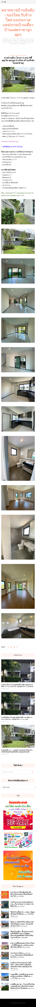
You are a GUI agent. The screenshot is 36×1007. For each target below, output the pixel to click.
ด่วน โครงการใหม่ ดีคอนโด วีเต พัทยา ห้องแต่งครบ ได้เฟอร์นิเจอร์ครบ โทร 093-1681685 (21, 894)
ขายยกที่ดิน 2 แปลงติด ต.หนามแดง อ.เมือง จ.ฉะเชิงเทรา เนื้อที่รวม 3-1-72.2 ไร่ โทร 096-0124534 (21, 976)
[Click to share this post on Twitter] (11, 647)
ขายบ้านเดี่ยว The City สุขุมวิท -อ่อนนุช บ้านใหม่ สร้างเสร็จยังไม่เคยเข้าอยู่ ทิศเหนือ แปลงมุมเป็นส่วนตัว (16, 751)
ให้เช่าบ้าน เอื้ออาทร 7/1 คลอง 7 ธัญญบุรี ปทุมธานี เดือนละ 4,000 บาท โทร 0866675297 (22, 914)
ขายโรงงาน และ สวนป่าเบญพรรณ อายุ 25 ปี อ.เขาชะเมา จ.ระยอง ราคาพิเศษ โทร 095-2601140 (22, 904)
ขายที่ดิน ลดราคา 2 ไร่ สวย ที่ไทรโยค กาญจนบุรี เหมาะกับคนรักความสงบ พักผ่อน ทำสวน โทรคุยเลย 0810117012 (22, 986)
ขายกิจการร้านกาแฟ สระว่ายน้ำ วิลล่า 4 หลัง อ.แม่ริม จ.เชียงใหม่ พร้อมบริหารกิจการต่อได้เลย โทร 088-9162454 (21, 966)
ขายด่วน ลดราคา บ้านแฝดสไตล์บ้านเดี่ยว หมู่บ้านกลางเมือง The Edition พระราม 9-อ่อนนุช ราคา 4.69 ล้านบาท (17, 685)
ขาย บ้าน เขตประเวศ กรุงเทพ (18, 55)
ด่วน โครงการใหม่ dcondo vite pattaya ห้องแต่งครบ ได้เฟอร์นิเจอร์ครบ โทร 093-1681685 (21, 955)
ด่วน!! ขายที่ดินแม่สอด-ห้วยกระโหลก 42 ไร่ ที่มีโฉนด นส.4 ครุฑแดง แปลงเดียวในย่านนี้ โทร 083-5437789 (22, 945)
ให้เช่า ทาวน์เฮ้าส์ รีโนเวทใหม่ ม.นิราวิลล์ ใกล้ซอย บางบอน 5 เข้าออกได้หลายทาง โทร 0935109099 (22, 924)
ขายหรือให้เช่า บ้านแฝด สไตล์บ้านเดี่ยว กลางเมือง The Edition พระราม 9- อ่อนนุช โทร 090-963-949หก (17, 718)
